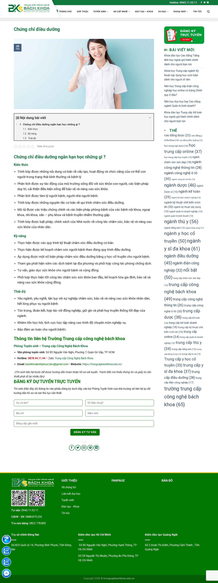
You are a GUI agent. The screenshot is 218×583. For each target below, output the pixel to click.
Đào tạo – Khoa (144, 11)
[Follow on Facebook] (201, 2)
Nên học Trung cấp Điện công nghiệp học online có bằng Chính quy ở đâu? (183, 90)
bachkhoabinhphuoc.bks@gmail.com (47, 364)
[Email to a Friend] (84, 448)
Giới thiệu (82, 11)
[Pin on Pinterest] (90, 448)
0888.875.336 (34, 516)
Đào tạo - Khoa (70, 506)
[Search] (208, 11)
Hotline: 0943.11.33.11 (183, 2)
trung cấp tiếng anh (184, 349)
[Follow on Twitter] (205, 2)
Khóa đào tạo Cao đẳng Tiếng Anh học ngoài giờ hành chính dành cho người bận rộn (181, 60)
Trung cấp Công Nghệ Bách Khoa (74, 358)
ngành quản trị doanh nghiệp (186, 211)
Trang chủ (65, 11)
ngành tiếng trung (195, 228)
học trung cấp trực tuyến (178, 157)
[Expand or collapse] (150, 117)
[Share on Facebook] (72, 448)
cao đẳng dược (177, 135)
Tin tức (197, 11)
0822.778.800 (37, 523)
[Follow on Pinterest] (208, 2)
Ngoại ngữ (180, 11)
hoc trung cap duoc (176, 146)
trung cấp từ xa (191, 354)
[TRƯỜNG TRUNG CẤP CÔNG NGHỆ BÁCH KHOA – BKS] (29, 8)
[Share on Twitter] (78, 448)
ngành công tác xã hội (183, 179)
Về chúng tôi (68, 487)
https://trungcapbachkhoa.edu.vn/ (102, 364)
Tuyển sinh (99, 11)
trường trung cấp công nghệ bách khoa (182, 397)
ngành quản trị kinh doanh (178, 216)
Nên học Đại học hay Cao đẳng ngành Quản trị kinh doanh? (182, 104)
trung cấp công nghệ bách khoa (181, 291)
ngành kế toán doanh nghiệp (186, 197)
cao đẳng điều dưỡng (191, 140)
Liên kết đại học (70, 493)
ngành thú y (181, 221)
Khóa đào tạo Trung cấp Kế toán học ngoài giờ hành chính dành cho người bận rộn (183, 117)
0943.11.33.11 (29, 510)
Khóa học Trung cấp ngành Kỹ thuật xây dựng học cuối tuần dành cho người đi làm (181, 75)
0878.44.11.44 (36, 358)
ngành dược (180, 185)
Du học (162, 11)
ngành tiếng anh (174, 227)
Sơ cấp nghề (120, 11)
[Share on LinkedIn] (96, 448)
